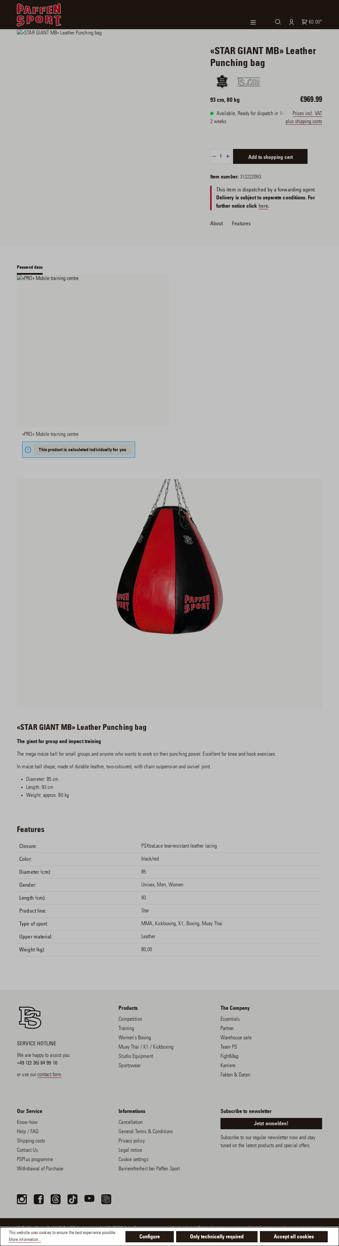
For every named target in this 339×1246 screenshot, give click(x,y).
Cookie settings (133, 1159)
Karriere (228, 1066)
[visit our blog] (106, 1199)
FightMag (229, 1056)
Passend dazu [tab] (30, 267)
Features (241, 223)
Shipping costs (31, 1141)
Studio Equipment (136, 1056)
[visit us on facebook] (39, 1199)
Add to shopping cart (270, 157)
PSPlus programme (35, 1159)
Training (126, 1028)
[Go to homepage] (39, 15)
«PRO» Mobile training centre (50, 434)
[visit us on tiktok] (72, 1199)
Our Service (29, 1111)
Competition (130, 1019)
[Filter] (257, 22)
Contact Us (27, 1150)
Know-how (27, 1122)
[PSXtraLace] (249, 82)
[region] (106, 96)
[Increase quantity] (228, 156)
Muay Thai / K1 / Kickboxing (146, 1047)
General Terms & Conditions (146, 1132)
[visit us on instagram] (22, 1199)
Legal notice (130, 1150)
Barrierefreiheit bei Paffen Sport (149, 1169)
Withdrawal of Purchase (40, 1169)
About (216, 223)
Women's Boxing (135, 1038)
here (263, 206)
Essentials (230, 1019)
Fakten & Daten (235, 1075)
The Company (235, 1008)
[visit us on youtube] (89, 1199)
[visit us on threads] (56, 1199)
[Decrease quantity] (214, 156)
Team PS (228, 1047)
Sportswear (129, 1066)
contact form (49, 1074)
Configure (149, 1237)
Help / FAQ (27, 1132)
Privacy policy (132, 1141)
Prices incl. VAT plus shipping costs (304, 117)
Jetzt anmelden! (271, 1124)
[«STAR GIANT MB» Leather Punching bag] (106, 96)
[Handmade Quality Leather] (222, 82)
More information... (25, 1240)
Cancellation (131, 1122)
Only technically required (217, 1237)
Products (128, 1008)
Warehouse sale (236, 1038)
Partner (227, 1028)
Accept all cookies (294, 1237)
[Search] (276, 21)
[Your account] (290, 22)
